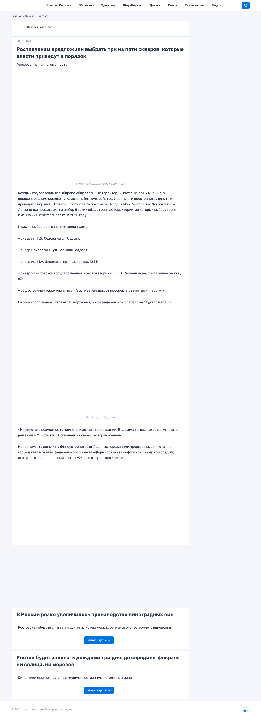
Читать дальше (99, 640)
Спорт (172, 5)
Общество (86, 5)
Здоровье (108, 5)
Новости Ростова (58, 5)
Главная (17, 16)
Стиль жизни (195, 5)
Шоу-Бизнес (132, 5)
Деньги (155, 5)
